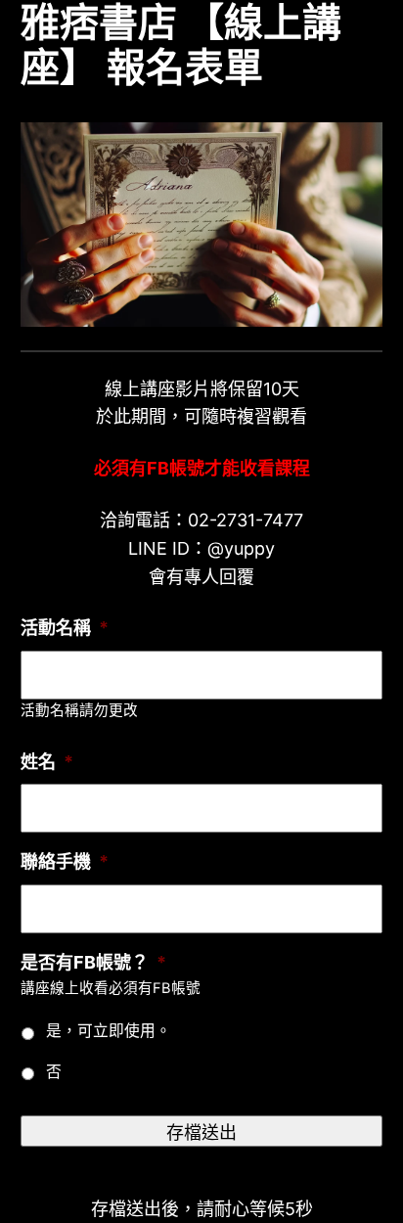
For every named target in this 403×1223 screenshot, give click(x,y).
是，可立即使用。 (108, 1030)
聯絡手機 (65, 861)
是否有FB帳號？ (93, 962)
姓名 (47, 761)
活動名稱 (65, 627)
